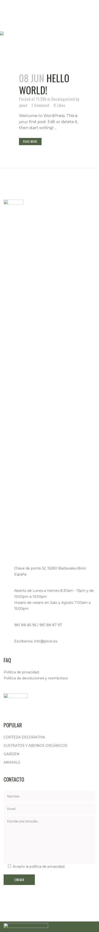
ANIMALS (12, 762)
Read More (30, 141)
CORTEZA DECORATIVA (24, 737)
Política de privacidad (21, 672)
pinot (23, 105)
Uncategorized (63, 99)
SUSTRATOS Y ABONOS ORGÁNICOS (36, 745)
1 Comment (40, 105)
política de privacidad (47, 866)
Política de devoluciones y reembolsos (36, 678)
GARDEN (11, 754)
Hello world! (44, 84)
